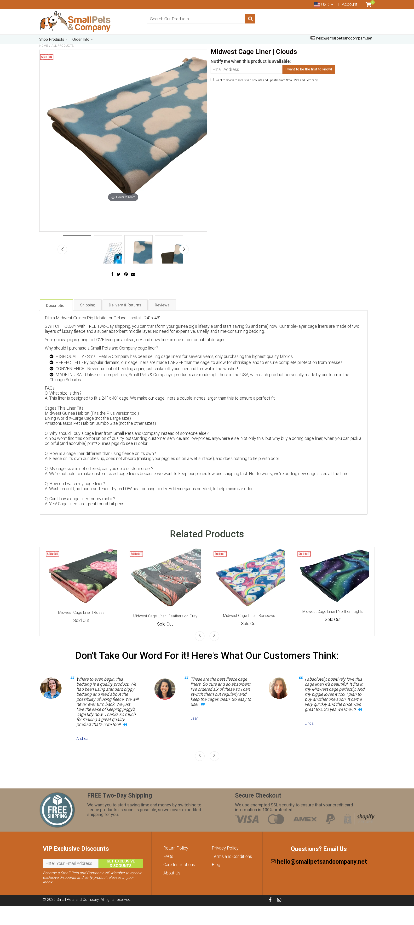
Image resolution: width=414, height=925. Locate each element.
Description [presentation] (56, 305)
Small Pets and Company (78, 899)
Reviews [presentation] (162, 305)
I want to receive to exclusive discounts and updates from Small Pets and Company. (266, 80)
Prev (62, 249)
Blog (216, 864)
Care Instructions (179, 864)
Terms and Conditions (232, 856)
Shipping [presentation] (87, 305)
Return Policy (175, 847)
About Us (171, 872)
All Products (63, 45)
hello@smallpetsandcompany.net (343, 38)
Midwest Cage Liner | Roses (165, 612)
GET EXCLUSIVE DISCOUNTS (121, 863)
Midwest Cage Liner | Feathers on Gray (249, 616)
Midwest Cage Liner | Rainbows (333, 615)
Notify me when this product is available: (251, 61)
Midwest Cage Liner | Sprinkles (81, 614)
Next (184, 249)
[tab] (56, 304)
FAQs (168, 856)
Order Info (81, 39)
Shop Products (52, 39)
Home (43, 45)
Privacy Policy (225, 847)
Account (349, 4)
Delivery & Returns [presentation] (125, 305)
